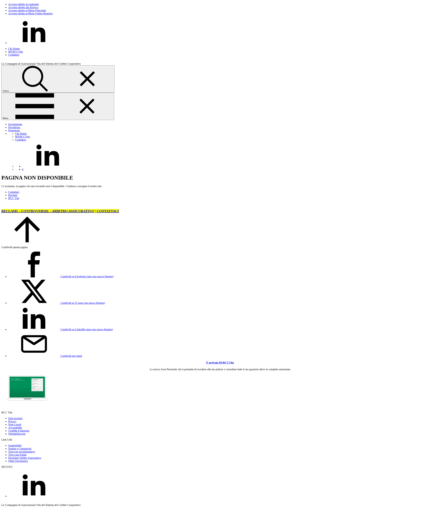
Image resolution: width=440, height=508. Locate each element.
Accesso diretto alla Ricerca (23, 7)
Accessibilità (15, 427)
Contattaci (13, 54)
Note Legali (14, 424)
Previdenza (14, 127)
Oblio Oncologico (18, 461)
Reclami (12, 195)
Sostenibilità (14, 445)
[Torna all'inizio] (27, 241)
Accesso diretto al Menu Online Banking (30, 13)
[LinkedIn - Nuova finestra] (34, 42)
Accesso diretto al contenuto (23, 4)
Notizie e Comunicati (19, 448)
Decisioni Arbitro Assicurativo (24, 457)
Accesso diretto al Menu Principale (27, 10)
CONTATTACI (108, 211)
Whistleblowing (16, 433)
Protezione (14, 130)
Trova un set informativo (21, 451)
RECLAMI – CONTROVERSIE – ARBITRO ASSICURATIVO (47, 211)
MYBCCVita (15, 51)
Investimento (15, 124)
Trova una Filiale (17, 454)
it (22, 169)
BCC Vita (13, 198)
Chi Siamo (14, 48)
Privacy (12, 421)
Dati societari (15, 418)
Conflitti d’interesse (18, 430)
